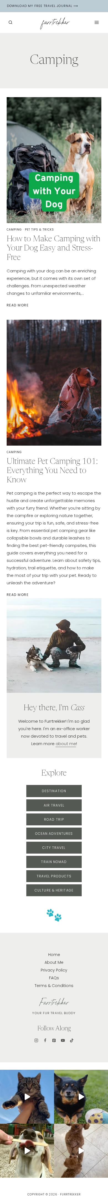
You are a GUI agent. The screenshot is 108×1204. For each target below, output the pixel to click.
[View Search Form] (10, 22)
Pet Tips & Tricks (39, 230)
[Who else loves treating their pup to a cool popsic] (27, 1151)
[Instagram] (36, 1040)
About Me (54, 962)
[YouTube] (63, 1040)
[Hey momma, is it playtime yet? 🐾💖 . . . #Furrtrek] (81, 1097)
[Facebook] (45, 1040)
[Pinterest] (54, 1040)
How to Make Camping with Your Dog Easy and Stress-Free (54, 249)
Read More (18, 305)
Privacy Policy (54, 970)
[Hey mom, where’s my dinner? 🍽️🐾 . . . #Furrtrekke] (81, 1151)
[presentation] (54, 160)
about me (66, 743)
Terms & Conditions (54, 985)
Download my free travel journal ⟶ (42, 6)
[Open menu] (96, 23)
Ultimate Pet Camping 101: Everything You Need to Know (52, 471)
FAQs (54, 978)
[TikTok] (72, 1040)
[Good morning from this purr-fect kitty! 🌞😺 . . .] (27, 1097)
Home (54, 954)
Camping (14, 230)
